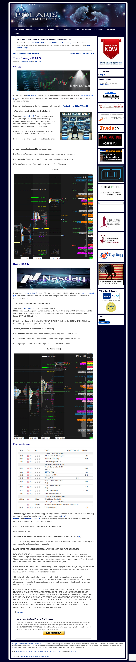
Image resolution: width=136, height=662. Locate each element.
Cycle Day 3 (29, 116)
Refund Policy (48, 651)
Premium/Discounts (32, 518)
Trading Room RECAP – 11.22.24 (26, 53)
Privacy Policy (57, 651)
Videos (76, 29)
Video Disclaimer (38, 651)
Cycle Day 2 (32, 96)
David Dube (37, 62)
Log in (102, 75)
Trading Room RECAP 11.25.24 (82, 53)
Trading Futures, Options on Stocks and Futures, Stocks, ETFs (29, 644)
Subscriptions (40, 29)
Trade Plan (67, 29)
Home (15, 29)
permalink (20, 612)
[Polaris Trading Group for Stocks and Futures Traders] (68, 15)
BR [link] (79, 536)
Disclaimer (29, 651)
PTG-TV (58, 29)
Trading (51, 29)
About (21, 29)
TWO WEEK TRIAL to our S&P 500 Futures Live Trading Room (53, 43)
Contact (16, 33)
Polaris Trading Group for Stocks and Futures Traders (35, 656)
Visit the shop (103, 85)
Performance (98, 29)
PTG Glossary (110, 29)
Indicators (29, 29)
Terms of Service (20, 651)
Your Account (86, 29)
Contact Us (73, 651)
